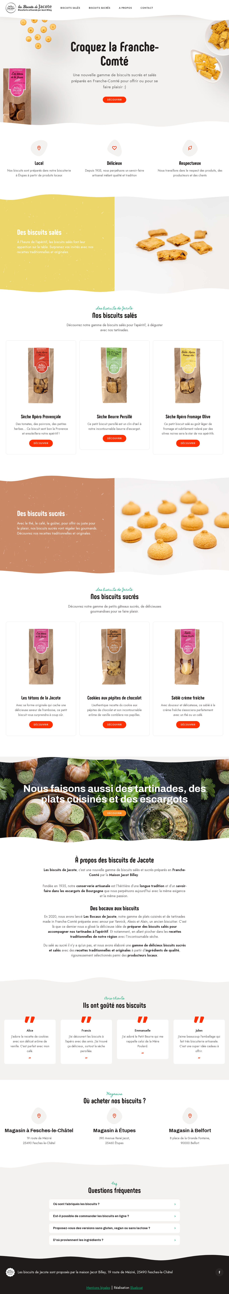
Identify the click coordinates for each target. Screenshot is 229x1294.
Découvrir (114, 99)
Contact (146, 8)
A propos (125, 8)
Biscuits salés (70, 8)
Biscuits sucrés (99, 8)
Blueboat (136, 1287)
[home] (29, 8)
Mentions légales (98, 1287)
